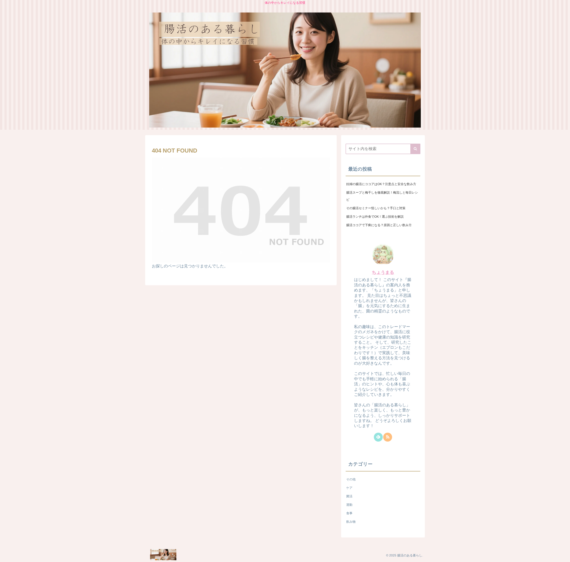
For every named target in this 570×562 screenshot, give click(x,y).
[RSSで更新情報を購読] (387, 437)
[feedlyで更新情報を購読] (378, 437)
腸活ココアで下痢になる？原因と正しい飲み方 (379, 225)
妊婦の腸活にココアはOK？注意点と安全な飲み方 (381, 184)
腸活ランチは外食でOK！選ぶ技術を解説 (375, 216)
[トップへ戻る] (563, 555)
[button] (415, 149)
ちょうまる (383, 272)
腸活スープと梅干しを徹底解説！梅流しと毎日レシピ (382, 196)
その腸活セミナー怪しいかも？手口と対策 (375, 208)
